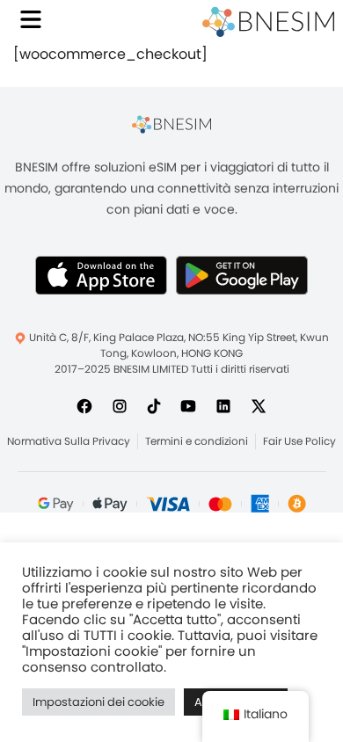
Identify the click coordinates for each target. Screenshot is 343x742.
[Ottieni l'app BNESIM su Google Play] (242, 275)
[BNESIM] (171, 124)
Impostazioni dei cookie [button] (98, 702)
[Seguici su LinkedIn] (223, 405)
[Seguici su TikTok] (154, 405)
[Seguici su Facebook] (84, 405)
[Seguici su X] (258, 405)
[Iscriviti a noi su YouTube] (188, 405)
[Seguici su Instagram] (119, 405)
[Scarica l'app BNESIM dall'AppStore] (101, 275)
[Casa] (268, 22)
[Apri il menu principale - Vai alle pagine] (30, 19)
